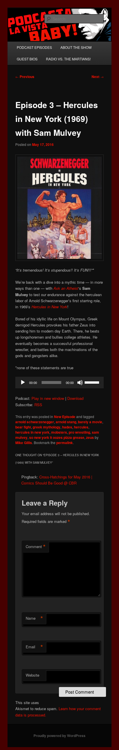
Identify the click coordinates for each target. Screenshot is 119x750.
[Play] (23, 382)
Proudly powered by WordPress (59, 735)
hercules (81, 427)
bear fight (23, 427)
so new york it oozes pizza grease (56, 437)
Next (98, 76)
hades (67, 427)
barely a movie (90, 421)
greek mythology (46, 427)
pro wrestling (79, 432)
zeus (90, 437)
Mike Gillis (23, 442)
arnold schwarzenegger (34, 421)
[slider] (93, 382)
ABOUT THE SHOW (76, 47)
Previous (24, 76)
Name (34, 618)
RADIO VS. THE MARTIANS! (68, 58)
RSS (38, 404)
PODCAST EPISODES (34, 47)
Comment (36, 546)
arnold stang (66, 421)
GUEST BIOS (27, 58)
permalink (64, 442)
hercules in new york (32, 432)
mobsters (59, 432)
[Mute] (80, 382)
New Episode (64, 416)
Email (34, 646)
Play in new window (47, 398)
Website (32, 675)
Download (75, 398)
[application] (59, 382)
